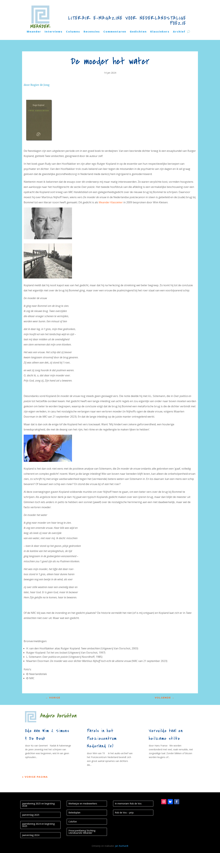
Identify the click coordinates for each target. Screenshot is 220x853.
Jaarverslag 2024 (30, 835)
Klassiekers (159, 31)
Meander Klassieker (111, 202)
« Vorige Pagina (35, 776)
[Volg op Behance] (170, 801)
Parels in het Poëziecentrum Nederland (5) (102, 738)
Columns (73, 31)
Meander (34, 31)
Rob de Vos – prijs (124, 812)
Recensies (92, 31)
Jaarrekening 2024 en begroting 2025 (38, 825)
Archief (179, 31)
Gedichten (138, 31)
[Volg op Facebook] (176, 801)
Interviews (53, 31)
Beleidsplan (74, 812)
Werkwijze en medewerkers (82, 803)
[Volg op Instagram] (163, 801)
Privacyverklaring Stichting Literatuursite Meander (81, 831)
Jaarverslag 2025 (30, 814)
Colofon (72, 821)
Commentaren (114, 31)
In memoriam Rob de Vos (128, 803)
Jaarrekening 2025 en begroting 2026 (38, 804)
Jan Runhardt (121, 845)
